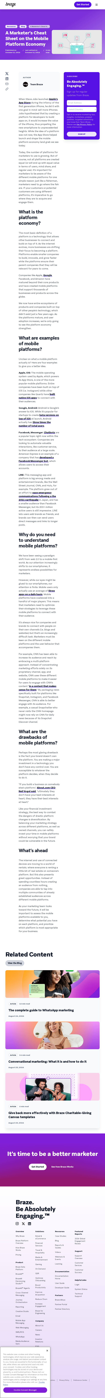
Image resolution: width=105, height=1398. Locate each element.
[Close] (47, 1350)
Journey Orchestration (21, 1301)
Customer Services (79, 1264)
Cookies (52, 1380)
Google (47, 275)
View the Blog (15, 963)
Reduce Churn (41, 1299)
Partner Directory (62, 1309)
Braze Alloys (60, 1300)
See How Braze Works (62, 1166)
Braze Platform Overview (22, 1241)
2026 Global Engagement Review (80, 1241)
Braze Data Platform (20, 1268)
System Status (81, 1289)
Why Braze (20, 1236)
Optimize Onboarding (40, 1279)
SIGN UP (81, 134)
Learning (58, 1264)
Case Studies (60, 1236)
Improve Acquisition (40, 1293)
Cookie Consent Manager (25, 1390)
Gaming (38, 1264)
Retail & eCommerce (40, 1237)
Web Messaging (22, 1327)
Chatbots (49, 432)
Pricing (18, 1255)
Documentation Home (61, 1277)
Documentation (62, 1271)
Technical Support (79, 1294)
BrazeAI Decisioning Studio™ (20, 1281)
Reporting (20, 1307)
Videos (58, 1252)
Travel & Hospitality (39, 1251)
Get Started (83, 4)
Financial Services (39, 1244)
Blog (23, 26)
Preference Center (80, 1380)
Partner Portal (61, 1304)
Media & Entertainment (41, 1258)
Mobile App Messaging (20, 1321)
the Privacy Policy (84, 124)
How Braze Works (20, 1249)
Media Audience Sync (22, 1342)
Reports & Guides (59, 1246)
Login (77, 1284)
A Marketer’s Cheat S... (39, 26)
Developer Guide (62, 1287)
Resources (11, 26)
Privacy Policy (64, 1380)
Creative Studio (22, 1311)
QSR (37, 1273)
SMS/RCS (20, 1332)
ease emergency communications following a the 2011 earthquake (37, 496)
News (37, 1334)
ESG (37, 1346)
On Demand (40, 1269)
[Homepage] (10, 4)
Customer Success (79, 1271)
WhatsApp (20, 1337)
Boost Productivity (40, 1286)
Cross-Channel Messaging (22, 1293)
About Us (39, 1325)
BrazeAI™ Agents (23, 1288)
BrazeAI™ (19, 1274)
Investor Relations (39, 1340)
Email (18, 1316)
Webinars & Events (60, 1258)
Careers (38, 1330)
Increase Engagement (40, 1305)
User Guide (59, 1283)
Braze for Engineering (40, 1312)
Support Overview (78, 1257)
